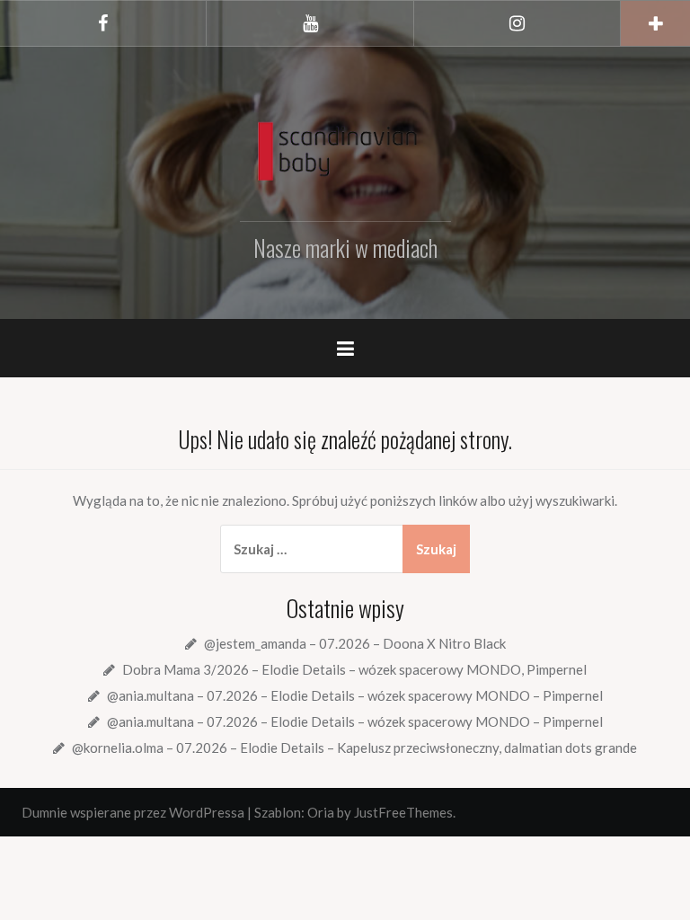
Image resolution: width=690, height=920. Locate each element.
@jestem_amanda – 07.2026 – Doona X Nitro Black (355, 643)
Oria (320, 812)
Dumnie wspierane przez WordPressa (133, 812)
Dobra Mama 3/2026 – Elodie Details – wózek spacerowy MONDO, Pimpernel (354, 669)
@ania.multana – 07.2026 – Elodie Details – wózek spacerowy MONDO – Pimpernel (355, 695)
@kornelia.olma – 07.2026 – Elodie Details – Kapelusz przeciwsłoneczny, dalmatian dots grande (354, 747)
